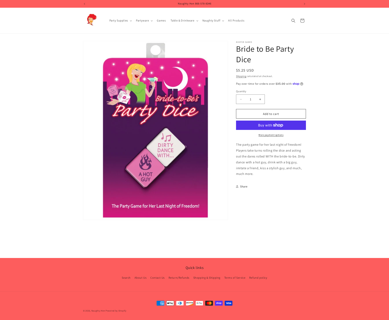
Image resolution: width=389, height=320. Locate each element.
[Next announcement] (304, 4)
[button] (120, 20)
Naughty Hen (98, 310)
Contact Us (157, 277)
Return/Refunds (179, 277)
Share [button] (244, 186)
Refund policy (258, 277)
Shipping (241, 76)
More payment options (271, 134)
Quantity (241, 91)
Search (126, 277)
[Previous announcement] (84, 4)
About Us (141, 277)
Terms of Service (235, 277)
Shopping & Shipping (206, 277)
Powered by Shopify (116, 310)
